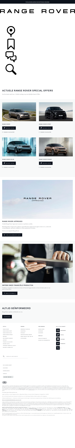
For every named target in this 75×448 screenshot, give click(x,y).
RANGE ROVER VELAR (7, 332)
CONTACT (5, 373)
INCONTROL (23, 330)
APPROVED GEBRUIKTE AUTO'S (9, 345)
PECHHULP (23, 332)
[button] (37, 4)
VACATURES (5, 367)
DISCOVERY (40, 332)
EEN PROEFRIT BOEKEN (8, 338)
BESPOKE (5, 336)
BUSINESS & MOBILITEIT (8, 347)
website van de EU (22, 388)
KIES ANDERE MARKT (7, 365)
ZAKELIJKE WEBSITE (42, 338)
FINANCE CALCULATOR (7, 341)
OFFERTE (5, 340)
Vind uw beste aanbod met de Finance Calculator (37, 2)
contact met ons (31, 389)
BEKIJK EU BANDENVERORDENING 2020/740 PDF (11, 399)
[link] (37, 19)
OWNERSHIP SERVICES (25, 329)
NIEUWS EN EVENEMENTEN (44, 340)
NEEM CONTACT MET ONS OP (27, 336)
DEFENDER (40, 330)
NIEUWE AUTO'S (6, 343)
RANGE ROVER (6, 329)
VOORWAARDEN (6, 370)
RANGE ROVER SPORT (7, 330)
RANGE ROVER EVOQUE (8, 334)
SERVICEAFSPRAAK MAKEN (26, 334)
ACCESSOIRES (23, 338)
